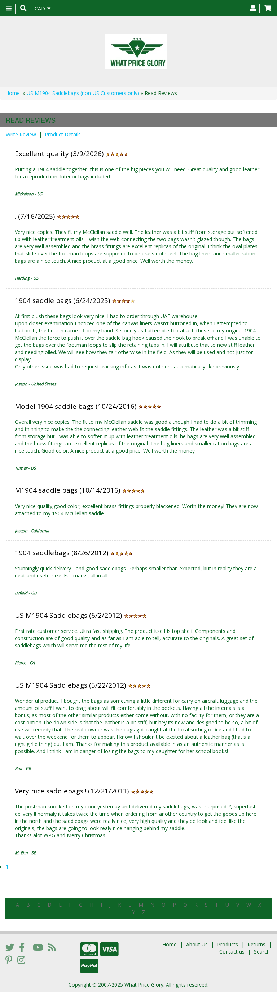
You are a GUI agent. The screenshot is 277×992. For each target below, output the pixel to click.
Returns (256, 944)
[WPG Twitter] (9, 947)
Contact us (232, 951)
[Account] (253, 8)
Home (12, 93)
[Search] (23, 8)
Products (227, 944)
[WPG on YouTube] (38, 947)
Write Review (21, 134)
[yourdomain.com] (136, 51)
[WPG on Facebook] (21, 947)
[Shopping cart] (268, 8)
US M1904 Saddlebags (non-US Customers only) (83, 93)
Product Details (63, 134)
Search (262, 951)
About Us (197, 944)
